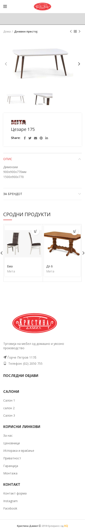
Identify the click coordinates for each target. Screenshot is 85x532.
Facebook (10, 508)
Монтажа (10, 473)
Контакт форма (15, 493)
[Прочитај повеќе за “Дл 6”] (74, 231)
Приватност (12, 458)
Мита (11, 271)
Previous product (71, 31)
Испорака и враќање (18, 450)
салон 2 (9, 408)
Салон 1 (9, 400)
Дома (7, 31)
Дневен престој (25, 31)
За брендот (12, 194)
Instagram (10, 501)
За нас (8, 435)
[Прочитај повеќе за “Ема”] (35, 231)
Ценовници (11, 443)
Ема (10, 266)
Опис (7, 159)
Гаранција (10, 466)
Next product (79, 31)
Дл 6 (49, 266)
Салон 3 (9, 415)
